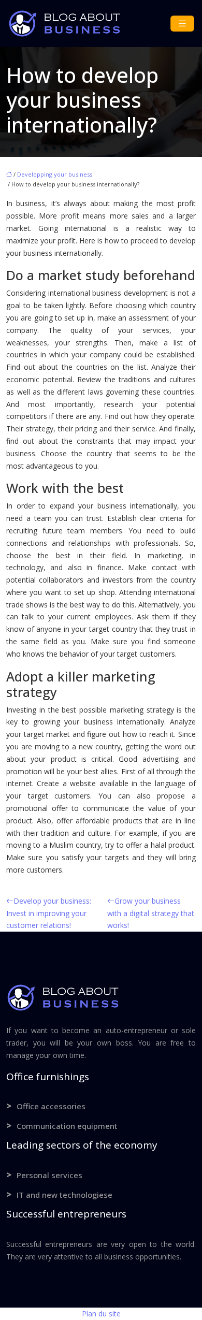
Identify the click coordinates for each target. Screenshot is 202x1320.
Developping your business (54, 174)
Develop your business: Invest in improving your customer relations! (48, 913)
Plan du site (101, 1313)
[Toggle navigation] (182, 24)
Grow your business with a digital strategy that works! (150, 913)
